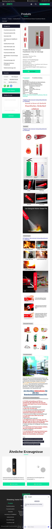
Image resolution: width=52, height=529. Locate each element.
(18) (10, 39)
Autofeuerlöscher (17, 18)
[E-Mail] (11, 86)
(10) (9, 46)
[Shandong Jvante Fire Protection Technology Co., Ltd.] (9, 4)
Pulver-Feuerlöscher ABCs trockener (31, 444)
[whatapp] (8, 86)
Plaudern (45, 4)
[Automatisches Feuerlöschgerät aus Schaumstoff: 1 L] (14, 466)
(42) (9, 49)
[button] (25, 47)
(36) (7, 36)
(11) (11, 56)
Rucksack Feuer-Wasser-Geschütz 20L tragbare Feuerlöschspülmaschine (36, 478)
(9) (9, 64)
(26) (9, 52)
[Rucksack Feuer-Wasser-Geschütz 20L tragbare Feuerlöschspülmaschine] (38, 466)
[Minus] (48, 497)
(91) (9, 30)
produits (10, 18)
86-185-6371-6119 (46, 0)
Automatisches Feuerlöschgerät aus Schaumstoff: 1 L (11, 478)
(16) (10, 67)
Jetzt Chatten (11, 90)
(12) (9, 60)
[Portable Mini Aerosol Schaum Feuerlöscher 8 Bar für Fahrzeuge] (39, 37)
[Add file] (25, 526)
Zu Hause (4, 18)
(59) (9, 33)
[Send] (49, 526)
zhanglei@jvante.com (33, 0)
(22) (9, 43)
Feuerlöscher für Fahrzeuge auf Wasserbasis (33, 441)
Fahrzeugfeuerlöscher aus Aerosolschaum (33, 439)
